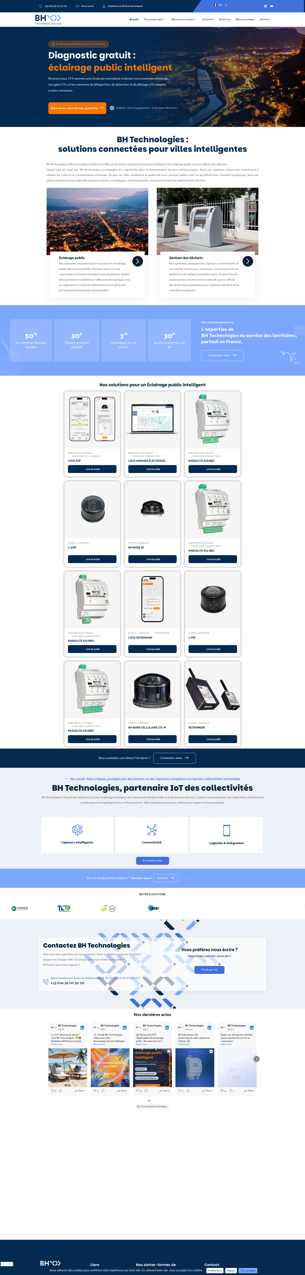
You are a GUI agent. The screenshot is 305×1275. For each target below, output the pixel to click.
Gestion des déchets (183, 19)
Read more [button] (56, 1044)
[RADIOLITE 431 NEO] (213, 536)
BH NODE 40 (136, 547)
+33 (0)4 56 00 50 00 (55, 6)
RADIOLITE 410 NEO (81, 641)
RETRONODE (197, 727)
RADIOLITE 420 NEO (201, 461)
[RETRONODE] (213, 716)
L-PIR (192, 637)
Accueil (134, 19)
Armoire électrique (80, 453)
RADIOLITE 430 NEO (81, 731)
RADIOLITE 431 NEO (201, 551)
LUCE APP (74, 461)
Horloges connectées (145, 456)
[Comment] (59, 1091)
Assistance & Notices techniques (125, 6)
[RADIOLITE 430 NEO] (92, 716)
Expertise (224, 19)
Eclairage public (153, 19)
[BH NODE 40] (152, 536)
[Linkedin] (265, 6)
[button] (48, 1059)
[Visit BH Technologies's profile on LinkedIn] (54, 1027)
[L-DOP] (92, 536)
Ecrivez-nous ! (141, 878)
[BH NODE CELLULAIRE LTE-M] (152, 716)
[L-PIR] (213, 625)
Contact (265, 19)
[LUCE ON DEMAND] (152, 625)
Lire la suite (93, 469)
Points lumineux (78, 543)
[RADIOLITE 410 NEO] (92, 625)
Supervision (161, 633)
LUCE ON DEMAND (140, 637)
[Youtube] (271, 6)
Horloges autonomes (85, 456)
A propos (208, 19)
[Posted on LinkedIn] (82, 1028)
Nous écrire (87, 6)
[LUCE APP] (92, 445)
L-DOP (72, 547)
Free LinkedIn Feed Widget (154, 1106)
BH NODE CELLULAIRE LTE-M (147, 727)
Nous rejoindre (245, 19)
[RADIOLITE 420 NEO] (213, 445)
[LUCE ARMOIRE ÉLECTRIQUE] (152, 445)
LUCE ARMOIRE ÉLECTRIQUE (146, 461)
